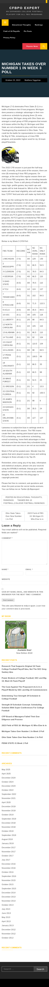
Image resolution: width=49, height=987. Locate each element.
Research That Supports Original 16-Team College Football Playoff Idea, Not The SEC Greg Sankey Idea (24, 669)
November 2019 (9, 811)
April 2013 (6, 921)
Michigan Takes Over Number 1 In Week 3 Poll (23, 731)
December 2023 (9, 786)
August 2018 (7, 839)
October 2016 (7, 872)
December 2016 (9, 864)
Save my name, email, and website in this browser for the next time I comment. (22, 593)
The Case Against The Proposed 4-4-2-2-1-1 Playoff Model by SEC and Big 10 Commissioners (24, 688)
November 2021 (9, 798)
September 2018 (9, 835)
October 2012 (7, 938)
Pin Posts (28, 31)
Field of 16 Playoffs (11, 31)
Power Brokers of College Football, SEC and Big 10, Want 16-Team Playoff (24, 679)
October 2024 (7, 782)
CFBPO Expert (24, 8)
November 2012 (9, 934)
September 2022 (9, 794)
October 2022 (7, 790)
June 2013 (6, 913)
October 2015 (7, 884)
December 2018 (9, 823)
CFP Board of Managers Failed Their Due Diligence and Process (21, 718)
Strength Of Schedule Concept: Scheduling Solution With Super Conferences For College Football (23, 708)
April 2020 (6, 802)
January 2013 (8, 925)
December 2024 (9, 778)
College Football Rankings (29, 503)
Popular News (32, 46)
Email (29, 569)
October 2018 (7, 831)
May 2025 (6, 770)
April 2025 (6, 774)
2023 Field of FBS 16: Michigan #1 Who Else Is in (35, 516)
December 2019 (9, 806)
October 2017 (7, 856)
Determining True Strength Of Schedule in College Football (21, 697)
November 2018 (9, 827)
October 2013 (7, 905)
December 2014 (9, 893)
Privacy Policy (9, 38)
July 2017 (6, 860)
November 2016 (9, 868)
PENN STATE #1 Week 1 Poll (15, 743)
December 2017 (9, 848)
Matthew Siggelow (33, 80)
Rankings (39, 25)
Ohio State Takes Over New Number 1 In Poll (14, 516)
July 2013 (6, 909)
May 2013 (6, 917)
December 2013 (9, 897)
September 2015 (9, 889)
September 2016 (9, 876)
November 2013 (9, 901)
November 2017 (9, 852)
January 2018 (8, 843)
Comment (7, 538)
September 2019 (9, 819)
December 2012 (9, 930)
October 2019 (7, 815)
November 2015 (9, 880)
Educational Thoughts (21, 25)
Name (5, 569)
